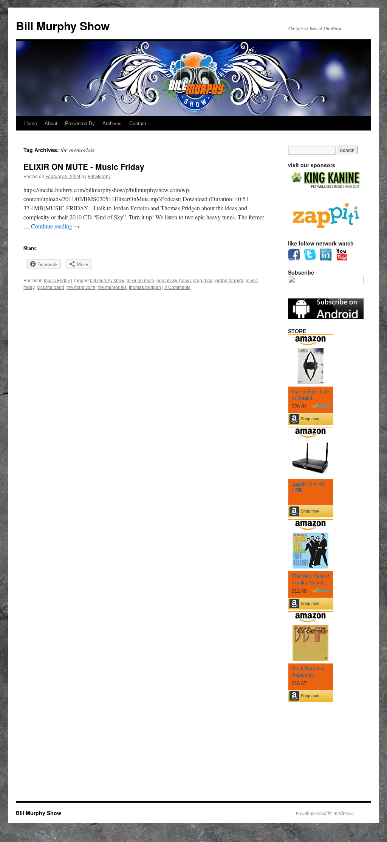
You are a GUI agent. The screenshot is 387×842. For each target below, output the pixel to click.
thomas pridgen (145, 287)
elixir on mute (140, 280)
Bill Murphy (99, 176)
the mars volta (81, 287)
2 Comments (177, 287)
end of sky (166, 280)
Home (30, 123)
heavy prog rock (195, 280)
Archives (112, 123)
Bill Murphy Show (63, 25)
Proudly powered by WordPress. (325, 813)
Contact (137, 123)
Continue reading (55, 226)
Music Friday (57, 280)
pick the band (50, 287)
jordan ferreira (228, 280)
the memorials (112, 287)
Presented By (80, 123)
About (51, 123)
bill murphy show (107, 280)
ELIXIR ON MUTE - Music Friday (83, 166)
